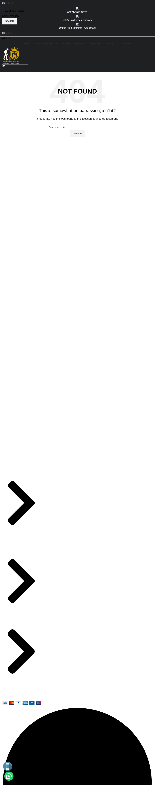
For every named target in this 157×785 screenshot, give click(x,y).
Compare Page (90, 494)
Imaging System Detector (57, 480)
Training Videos (90, 508)
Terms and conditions (93, 501)
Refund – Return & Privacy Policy (100, 480)
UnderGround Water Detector (59, 522)
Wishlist (109, 508)
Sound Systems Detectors (58, 508)
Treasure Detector (53, 515)
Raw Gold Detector (54, 494)
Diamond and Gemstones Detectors (63, 501)
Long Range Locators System (60, 487)
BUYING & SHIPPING (94, 487)
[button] (8, 776)
